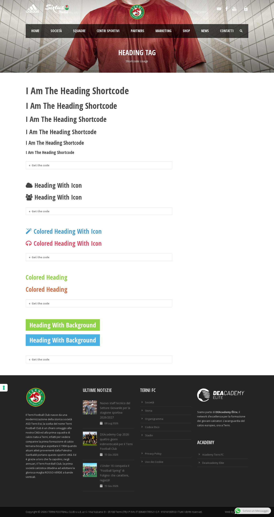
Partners (137, 31)
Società (56, 31)
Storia (148, 410)
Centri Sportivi (108, 31)
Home (35, 31)
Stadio (149, 435)
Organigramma (154, 419)
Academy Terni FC (213, 454)
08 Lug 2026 (111, 423)
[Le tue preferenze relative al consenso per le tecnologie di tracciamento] (4, 388)
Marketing (163, 31)
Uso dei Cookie (154, 462)
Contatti (227, 31)
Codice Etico (152, 427)
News (205, 31)
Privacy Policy (153, 453)
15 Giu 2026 (111, 454)
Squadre (79, 31)
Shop (186, 31)
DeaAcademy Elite (213, 463)
